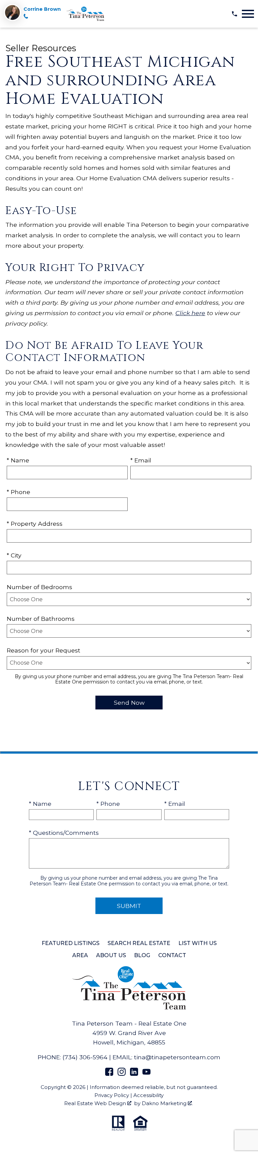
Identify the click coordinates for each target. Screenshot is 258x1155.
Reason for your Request (43, 650)
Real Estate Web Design (95, 1103)
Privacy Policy (111, 1095)
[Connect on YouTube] (146, 1073)
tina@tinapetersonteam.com (177, 1057)
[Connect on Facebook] (109, 1073)
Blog (142, 955)
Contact (172, 955)
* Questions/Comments (64, 832)
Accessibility (148, 1095)
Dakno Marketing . (167, 1103)
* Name (18, 460)
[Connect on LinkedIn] (134, 1073)
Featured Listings (70, 943)
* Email (140, 460)
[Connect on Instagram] (122, 1073)
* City (14, 555)
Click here (190, 312)
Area (80, 955)
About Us (111, 955)
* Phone (18, 491)
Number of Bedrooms (39, 586)
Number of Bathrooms (41, 618)
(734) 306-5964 (85, 1057)
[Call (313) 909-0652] (26, 17)
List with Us (197, 943)
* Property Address (34, 523)
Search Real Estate (139, 943)
